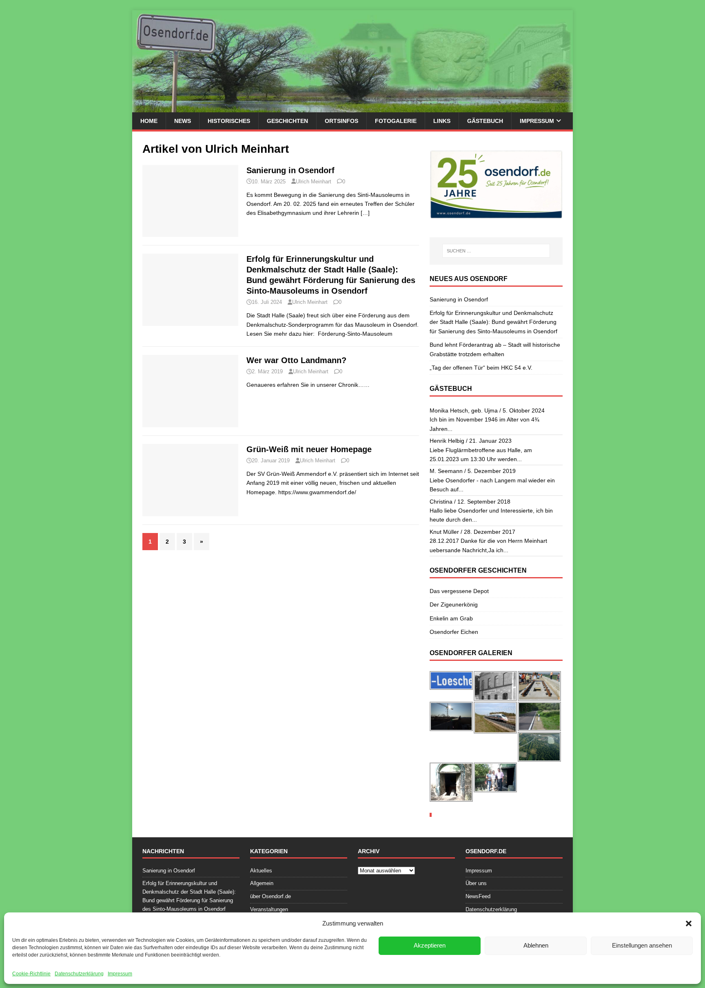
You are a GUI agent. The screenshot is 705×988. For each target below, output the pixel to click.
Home (148, 121)
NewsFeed (478, 896)
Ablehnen (535, 945)
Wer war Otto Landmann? (296, 360)
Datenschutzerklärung (79, 974)
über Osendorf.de (270, 896)
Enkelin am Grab (451, 618)
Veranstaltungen (269, 909)
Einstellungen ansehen (642, 945)
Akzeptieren (430, 945)
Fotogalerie (396, 121)
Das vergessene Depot (459, 591)
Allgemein (261, 883)
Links (441, 121)
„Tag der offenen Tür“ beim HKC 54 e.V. (481, 367)
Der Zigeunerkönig (454, 604)
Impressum (120, 974)
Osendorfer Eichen (454, 632)
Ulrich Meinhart (313, 181)
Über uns (476, 883)
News (182, 121)
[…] (365, 213)
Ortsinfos (341, 121)
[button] (689, 923)
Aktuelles (261, 871)
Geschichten (287, 121)
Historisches (229, 121)
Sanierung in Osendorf (290, 170)
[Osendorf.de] (352, 108)
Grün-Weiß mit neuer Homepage (309, 449)
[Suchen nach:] (496, 251)
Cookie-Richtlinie (31, 974)
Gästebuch (485, 121)
